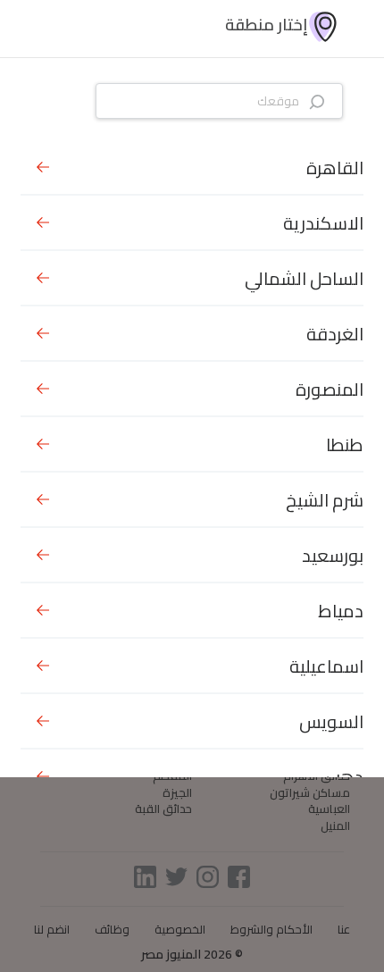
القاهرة (334, 167)
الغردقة (334, 333)
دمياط (340, 610)
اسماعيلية (326, 666)
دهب (344, 776)
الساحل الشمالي (304, 278)
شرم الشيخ (324, 499)
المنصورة (329, 389)
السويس (331, 721)
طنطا (344, 444)
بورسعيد (332, 555)
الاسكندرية (323, 222)
